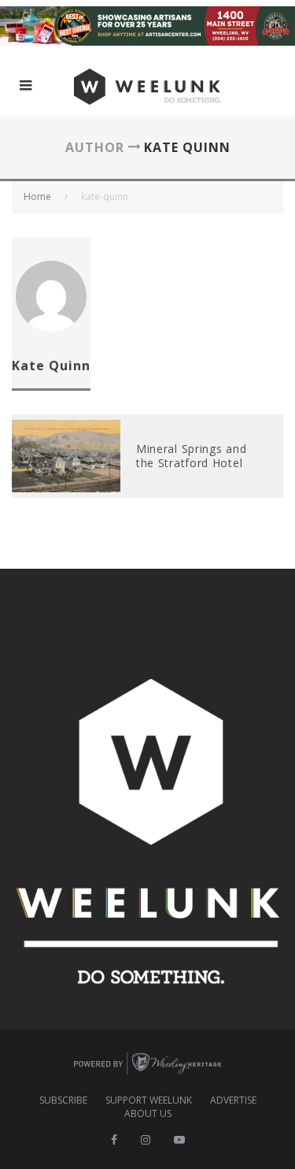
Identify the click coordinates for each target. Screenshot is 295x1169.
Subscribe (63, 1100)
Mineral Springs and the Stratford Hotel (191, 455)
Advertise (233, 1100)
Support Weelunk (148, 1100)
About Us (147, 1114)
